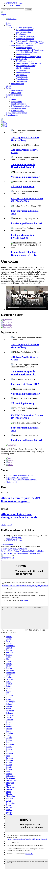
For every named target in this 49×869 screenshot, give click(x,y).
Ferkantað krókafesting (10, 551)
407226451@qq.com (14, 3)
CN (12, 12)
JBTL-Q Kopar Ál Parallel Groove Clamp (25, 138)
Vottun (13, 99)
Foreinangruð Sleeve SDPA (25, 384)
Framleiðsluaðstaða (18, 104)
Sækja (8, 86)
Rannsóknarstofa (17, 110)
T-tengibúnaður (22, 79)
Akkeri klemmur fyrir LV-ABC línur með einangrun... (21, 499)
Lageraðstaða (16, 102)
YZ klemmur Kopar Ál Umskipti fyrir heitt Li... (23, 166)
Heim (8, 23)
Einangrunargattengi (24, 48)
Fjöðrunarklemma (23, 54)
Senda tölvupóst (7, 558)
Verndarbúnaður (17, 84)
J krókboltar (39, 551)
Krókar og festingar (8, 553)
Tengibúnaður (21, 75)
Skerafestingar (21, 81)
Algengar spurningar (14, 95)
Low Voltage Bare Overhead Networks (26, 41)
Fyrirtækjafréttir (17, 90)
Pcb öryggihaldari (27, 551)
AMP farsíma (21, 549)
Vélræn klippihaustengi (23, 186)
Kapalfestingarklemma (25, 61)
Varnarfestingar (22, 77)
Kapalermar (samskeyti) (25, 36)
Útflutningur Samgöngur (21, 106)
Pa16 (39, 553)
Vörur (8, 25)
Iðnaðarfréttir (16, 93)
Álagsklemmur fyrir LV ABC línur (30, 50)
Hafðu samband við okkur (16, 113)
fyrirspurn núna (7, 544)
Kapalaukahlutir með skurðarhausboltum (24, 31)
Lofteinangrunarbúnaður (25, 66)
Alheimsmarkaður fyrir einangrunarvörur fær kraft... (20, 515)
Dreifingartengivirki (19, 59)
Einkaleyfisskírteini (18, 108)
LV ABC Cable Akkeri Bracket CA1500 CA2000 (27, 200)
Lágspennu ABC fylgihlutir (22, 45)
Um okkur (10, 97)
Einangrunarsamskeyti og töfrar (28, 57)
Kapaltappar (21, 34)
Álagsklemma (21, 70)
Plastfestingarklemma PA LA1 (26, 223)
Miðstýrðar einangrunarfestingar (28, 63)
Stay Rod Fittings (23, 68)
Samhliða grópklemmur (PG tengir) (30, 43)
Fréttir (8, 88)
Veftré (13, 549)
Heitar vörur (6, 549)
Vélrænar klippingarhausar (25, 177)
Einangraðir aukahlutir (25, 39)
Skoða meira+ (11, 482)
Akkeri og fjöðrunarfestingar (27, 52)
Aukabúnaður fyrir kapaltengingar (24, 27)
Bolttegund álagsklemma (27, 553)
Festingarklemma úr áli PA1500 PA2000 (23, 236)
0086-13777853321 (14, 538)
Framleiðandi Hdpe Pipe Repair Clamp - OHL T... (24, 253)
